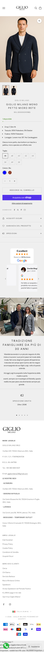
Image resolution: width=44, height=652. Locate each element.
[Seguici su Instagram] (10, 604)
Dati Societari (7, 540)
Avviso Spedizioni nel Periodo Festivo (16, 589)
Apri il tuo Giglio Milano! (11, 597)
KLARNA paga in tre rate (11, 593)
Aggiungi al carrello (22, 190)
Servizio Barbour (8, 576)
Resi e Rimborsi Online (11, 580)
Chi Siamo (6, 572)
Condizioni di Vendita (10, 552)
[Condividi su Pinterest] (21, 210)
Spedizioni (6, 585)
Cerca (4, 568)
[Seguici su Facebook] (3, 604)
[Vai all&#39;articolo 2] (13, 90)
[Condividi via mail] (25, 210)
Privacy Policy (7, 544)
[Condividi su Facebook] (14, 210)
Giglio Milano (22, 100)
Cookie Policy (7, 548)
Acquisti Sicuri (7, 556)
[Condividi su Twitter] (18, 210)
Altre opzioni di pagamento (22, 203)
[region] (22, 402)
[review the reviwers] (19, 276)
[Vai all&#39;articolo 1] (5, 90)
